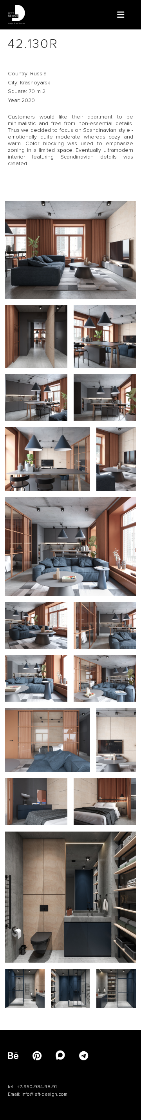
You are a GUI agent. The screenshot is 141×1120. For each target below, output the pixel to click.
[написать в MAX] (67, 1056)
